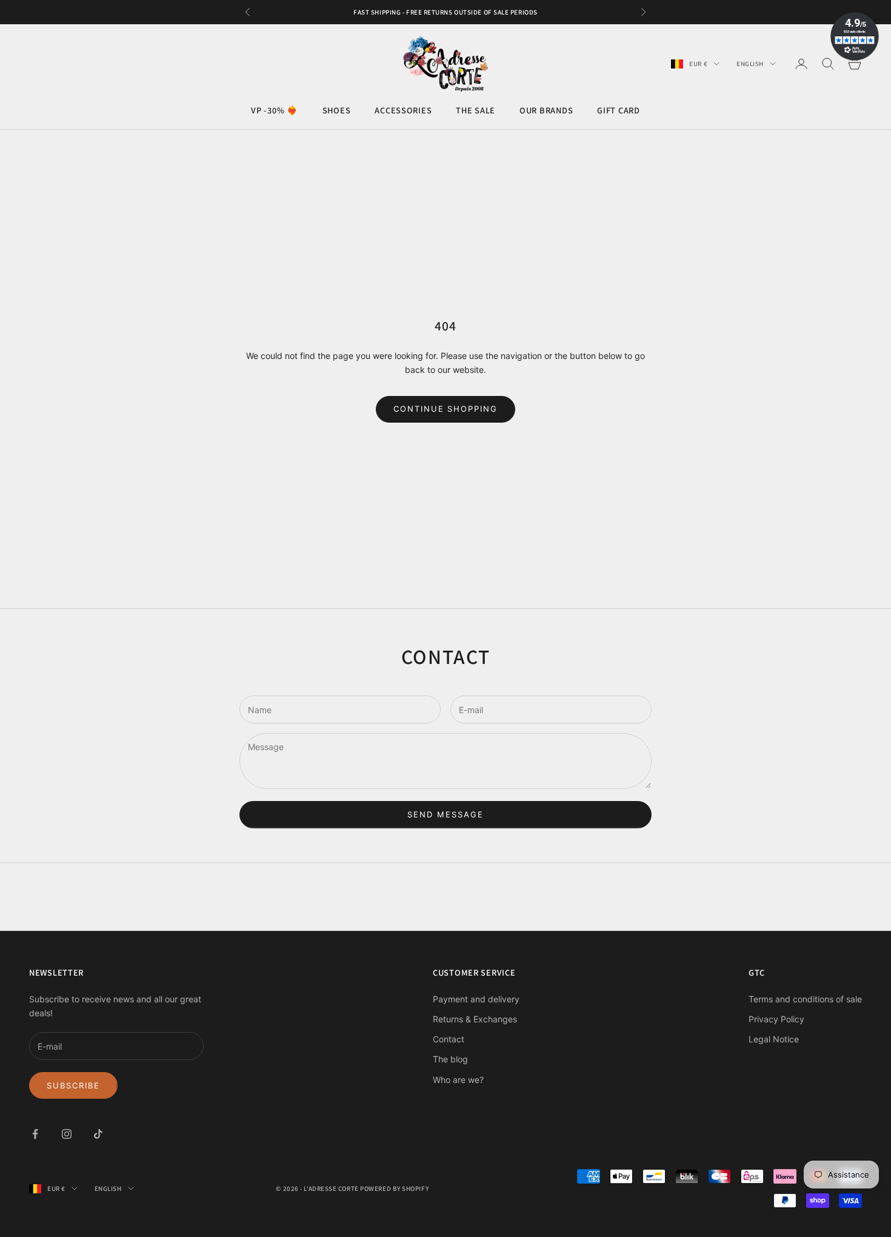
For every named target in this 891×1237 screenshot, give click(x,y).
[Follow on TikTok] (98, 1134)
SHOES (336, 110)
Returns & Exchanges (475, 1019)
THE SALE (475, 110)
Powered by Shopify (394, 1188)
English (750, 63)
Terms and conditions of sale (805, 999)
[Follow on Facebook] (35, 1134)
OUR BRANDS (546, 110)
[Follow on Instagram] (67, 1134)
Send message (445, 814)
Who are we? (458, 1079)
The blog (450, 1059)
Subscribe (73, 1085)
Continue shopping (445, 409)
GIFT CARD (618, 110)
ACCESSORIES (403, 110)
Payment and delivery (476, 999)
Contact (448, 1039)
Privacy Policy (776, 1019)
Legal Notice (774, 1039)
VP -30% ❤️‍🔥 (274, 110)
